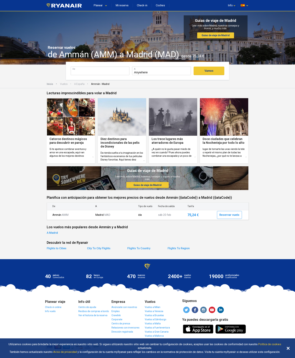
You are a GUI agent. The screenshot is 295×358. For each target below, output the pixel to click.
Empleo (115, 311)
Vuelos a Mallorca (154, 335)
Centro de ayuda (87, 307)
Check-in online (53, 307)
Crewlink (116, 315)
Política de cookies (269, 344)
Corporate (116, 319)
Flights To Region (179, 248)
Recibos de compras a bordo (93, 311)
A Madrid (52, 232)
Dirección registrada (122, 331)
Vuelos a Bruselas (154, 315)
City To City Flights (98, 248)
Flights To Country (138, 248)
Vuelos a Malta (153, 323)
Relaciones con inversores (125, 327)
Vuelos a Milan (152, 307)
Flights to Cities (56, 248)
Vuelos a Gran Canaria (156, 331)
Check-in (142, 5)
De (74, 69)
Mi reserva (122, 5)
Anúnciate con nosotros (124, 307)
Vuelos (64, 84)
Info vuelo (50, 311)
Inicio (50, 84)
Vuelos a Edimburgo (155, 319)
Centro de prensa (120, 323)
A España (79, 84)
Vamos (209, 70)
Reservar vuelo (229, 214)
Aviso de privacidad (65, 352)
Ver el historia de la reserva (92, 315)
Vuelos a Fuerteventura (157, 327)
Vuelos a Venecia (154, 311)
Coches (160, 5)
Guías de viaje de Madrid (216, 35)
